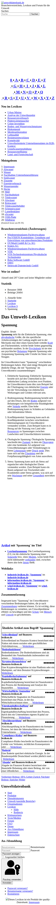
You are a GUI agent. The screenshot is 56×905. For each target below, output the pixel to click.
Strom (26, 562)
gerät (41, 450)
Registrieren (13, 894)
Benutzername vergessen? (20, 891)
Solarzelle (12, 557)
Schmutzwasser (12, 208)
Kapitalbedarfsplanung (14, 676)
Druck (35, 450)
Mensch (48, 612)
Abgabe (6, 762)
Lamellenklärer (12, 211)
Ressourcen (13, 431)
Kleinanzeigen (14, 815)
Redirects (18, 812)
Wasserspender (11, 186)
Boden (34, 400)
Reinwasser (10, 203)
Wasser (7, 172)
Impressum (9, 166)
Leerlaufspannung (17, 551)
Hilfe (16, 809)
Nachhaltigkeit (12, 194)
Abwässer (10, 200)
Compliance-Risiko (12, 735)
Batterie (6, 750)
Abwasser (8, 169)
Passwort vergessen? (17, 888)
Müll (7, 192)
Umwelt (10, 614)
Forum (10, 820)
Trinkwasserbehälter (15, 206)
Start (9, 792)
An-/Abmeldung (15, 829)
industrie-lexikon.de (17, 577)
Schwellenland (9, 634)
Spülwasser (9, 178)
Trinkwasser (11, 197)
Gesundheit (38, 475)
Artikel (5, 545)
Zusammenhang (9, 606)
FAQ (9, 823)
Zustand (26, 442)
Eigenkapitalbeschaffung (15, 705)
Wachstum (17, 475)
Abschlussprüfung (11, 720)
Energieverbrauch (12, 183)
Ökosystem (47, 442)
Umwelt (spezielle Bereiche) (21, 801)
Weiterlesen (28, 646)
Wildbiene (10, 220)
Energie (44, 387)
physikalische (7, 337)
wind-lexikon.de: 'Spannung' (22, 586)
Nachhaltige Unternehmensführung (21, 175)
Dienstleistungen (15, 798)
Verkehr (16, 406)
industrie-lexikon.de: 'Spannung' (24, 574)
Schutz (35, 612)
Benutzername (38, 847)
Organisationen (14, 804)
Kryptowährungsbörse (14, 661)
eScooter (9, 214)
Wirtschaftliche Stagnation (16, 691)
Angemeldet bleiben (15, 857)
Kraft (50, 342)
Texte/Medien (14, 818)
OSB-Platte (10, 217)
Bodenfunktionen (11, 649)
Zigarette (8, 180)
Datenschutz (13, 834)
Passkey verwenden (12, 879)
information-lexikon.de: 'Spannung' (26, 580)
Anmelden (7, 883)
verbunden (30, 559)
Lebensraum (20, 450)
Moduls (32, 557)
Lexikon (11, 806)
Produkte (11, 795)
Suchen (5, 11)
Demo (10, 826)
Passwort (35, 850)
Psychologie (35, 348)
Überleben (30, 453)
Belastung (22, 351)
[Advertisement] (28, 45)
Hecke (7, 189)
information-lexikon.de (19, 583)
